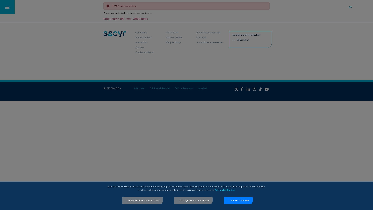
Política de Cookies (225, 190)
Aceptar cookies (240, 201)
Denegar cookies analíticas (144, 201)
